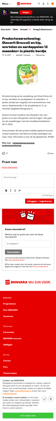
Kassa (14, 12)
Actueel (24, 29)
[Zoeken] (39, 3)
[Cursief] (11, 191)
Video (15, 29)
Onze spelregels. (10, 167)
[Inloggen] (48, 3)
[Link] (19, 191)
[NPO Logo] (52, 3)
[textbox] (28, 180)
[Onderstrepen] (15, 191)
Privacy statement (40, 266)
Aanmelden (13, 252)
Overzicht (6, 29)
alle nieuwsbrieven (16, 260)
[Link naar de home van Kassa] (5, 12)
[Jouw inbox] (43, 4)
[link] (23, 142)
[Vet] (6, 191)
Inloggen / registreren (39, 201)
